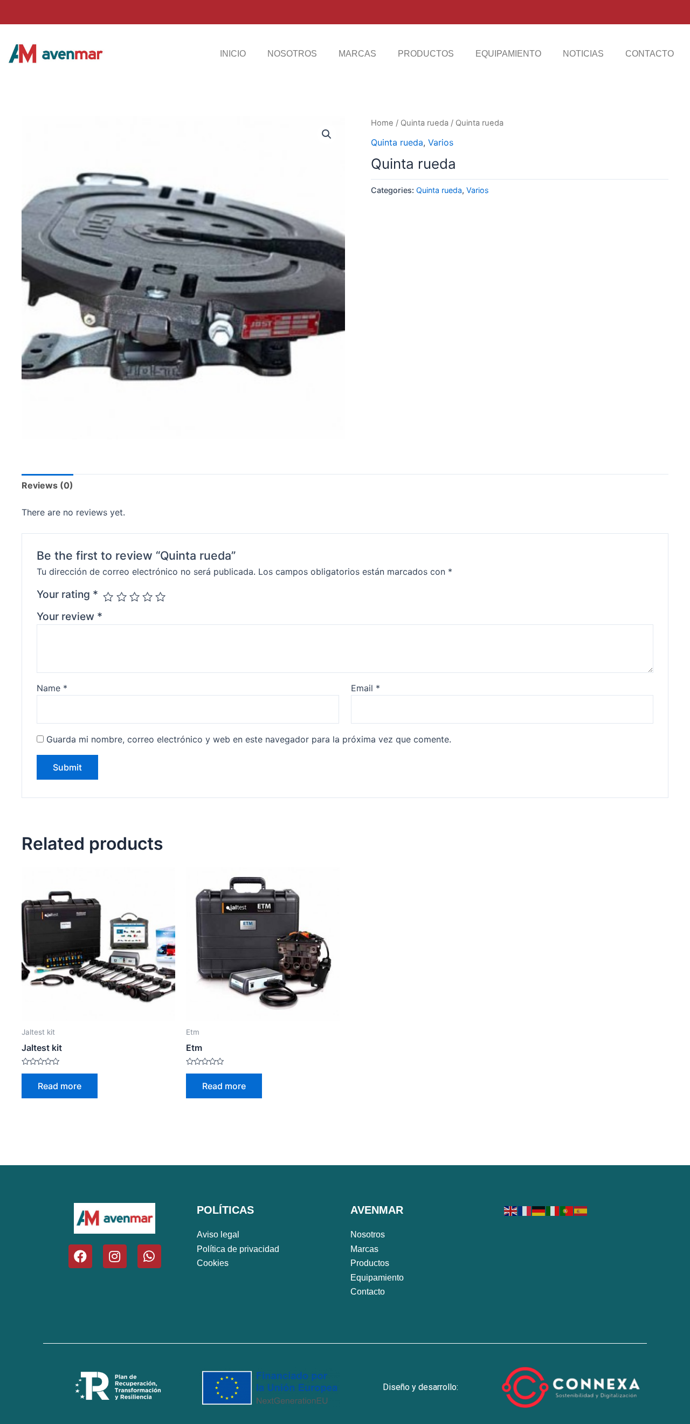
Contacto (649, 53)
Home (382, 123)
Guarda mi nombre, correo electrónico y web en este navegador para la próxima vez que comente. (248, 739)
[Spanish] (581, 1210)
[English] (511, 1210)
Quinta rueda (424, 123)
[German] (539, 1210)
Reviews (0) (47, 485)
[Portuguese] (567, 1210)
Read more (59, 1086)
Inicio (233, 53)
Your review (69, 616)
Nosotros (292, 53)
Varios (440, 142)
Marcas (357, 53)
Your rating (67, 594)
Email (365, 688)
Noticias (583, 53)
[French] (525, 1210)
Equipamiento (508, 53)
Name (52, 688)
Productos (426, 53)
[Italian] (553, 1210)
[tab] (47, 485)
